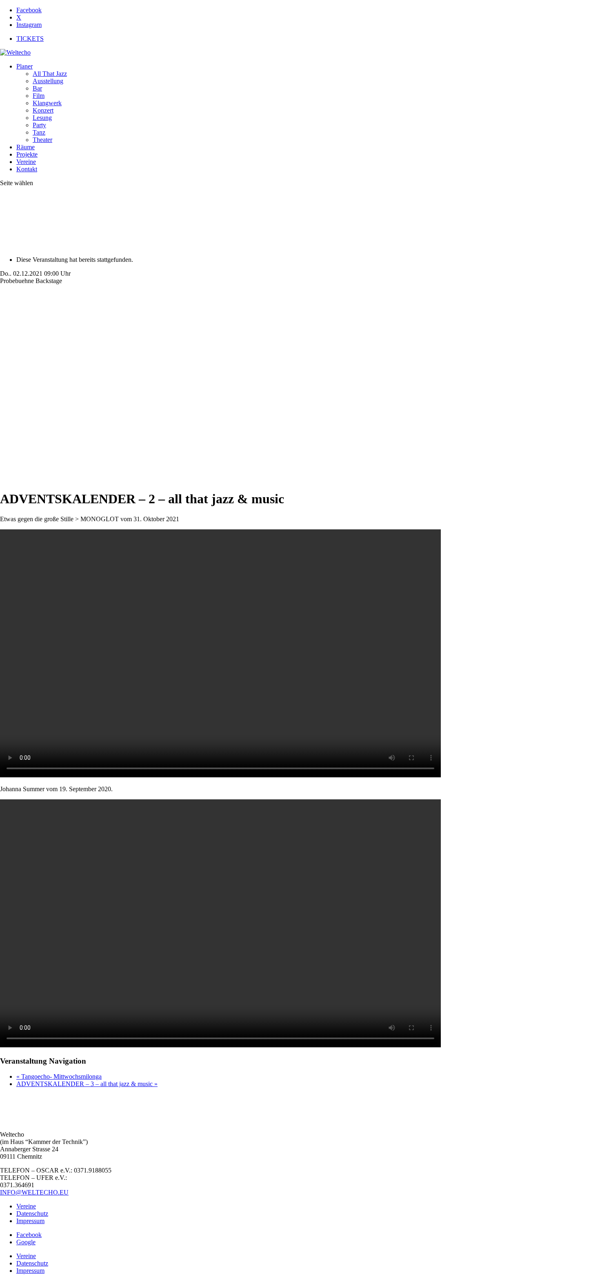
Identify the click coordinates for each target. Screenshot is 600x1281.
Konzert (43, 110)
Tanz (39, 132)
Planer (24, 66)
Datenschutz (32, 1213)
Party (39, 125)
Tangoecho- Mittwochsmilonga (59, 1076)
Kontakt (26, 169)
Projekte (27, 154)
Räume (25, 147)
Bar (37, 88)
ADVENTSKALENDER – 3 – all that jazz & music (87, 1083)
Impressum (30, 1220)
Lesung (42, 117)
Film (38, 95)
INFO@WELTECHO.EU (34, 1192)
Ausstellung (48, 80)
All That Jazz (50, 73)
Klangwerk (47, 103)
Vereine (26, 161)
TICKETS (30, 38)
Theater (42, 139)
